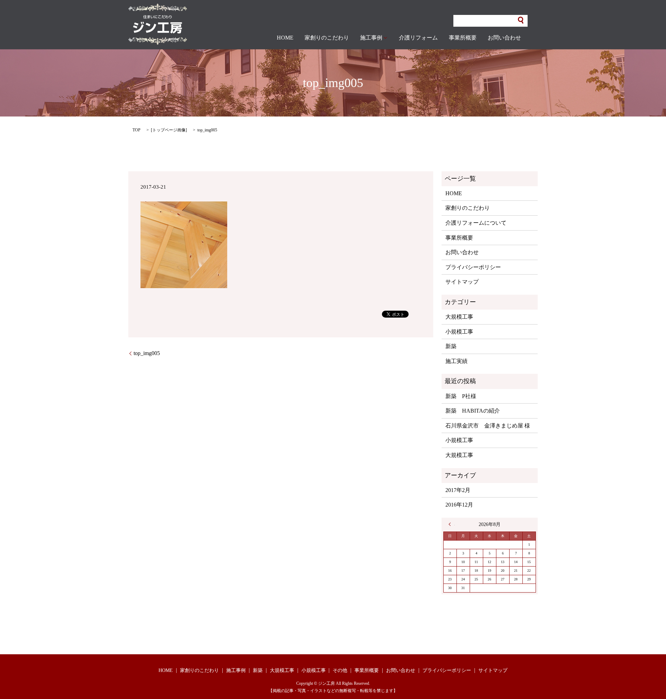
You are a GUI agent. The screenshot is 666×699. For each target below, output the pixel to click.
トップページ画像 (169, 130)
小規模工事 (459, 332)
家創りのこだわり (327, 38)
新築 (450, 346)
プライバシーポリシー (473, 267)
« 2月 (452, 524)
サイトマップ (462, 282)
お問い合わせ (504, 38)
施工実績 (456, 361)
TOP (136, 130)
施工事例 (371, 38)
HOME (285, 38)
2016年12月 (459, 505)
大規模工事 (459, 317)
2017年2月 (457, 490)
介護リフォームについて (475, 223)
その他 (340, 670)
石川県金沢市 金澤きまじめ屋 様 (487, 426)
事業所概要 (463, 38)
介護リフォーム (418, 38)
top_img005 (147, 353)
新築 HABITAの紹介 (472, 411)
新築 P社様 (460, 396)
